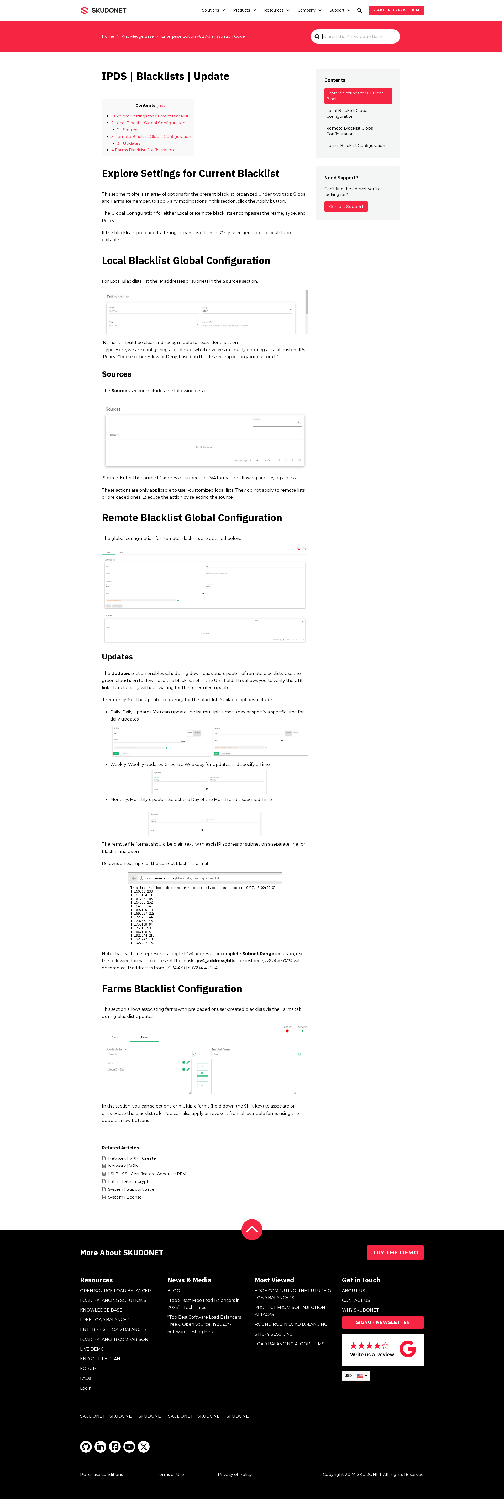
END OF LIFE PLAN (100, 1358)
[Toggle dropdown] (223, 10)
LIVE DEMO (92, 1349)
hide (162, 105)
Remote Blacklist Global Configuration (151, 136)
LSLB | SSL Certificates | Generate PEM (147, 1173)
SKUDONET (92, 1416)
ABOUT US (353, 1290)
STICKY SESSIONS (273, 1334)
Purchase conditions (101, 1474)
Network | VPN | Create (132, 1158)
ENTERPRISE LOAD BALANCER (113, 1329)
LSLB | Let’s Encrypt (128, 1181)
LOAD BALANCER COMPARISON (114, 1339)
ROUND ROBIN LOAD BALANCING (291, 1324)
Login (86, 1388)
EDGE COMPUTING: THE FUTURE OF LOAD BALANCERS (294, 1294)
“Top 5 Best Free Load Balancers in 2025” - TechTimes (203, 1304)
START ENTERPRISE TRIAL (396, 10)
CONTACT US (356, 1300)
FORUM (88, 1368)
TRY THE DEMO (395, 1252)
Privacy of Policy (235, 1474)
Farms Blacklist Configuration (142, 149)
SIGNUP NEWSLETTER (383, 1322)
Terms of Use (170, 1474)
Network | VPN (123, 1165)
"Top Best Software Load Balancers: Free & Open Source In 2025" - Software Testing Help (204, 1324)
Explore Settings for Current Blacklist (149, 116)
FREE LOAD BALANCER (105, 1319)
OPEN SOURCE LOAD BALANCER (115, 1290)
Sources (128, 129)
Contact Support (346, 206)
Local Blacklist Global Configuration (148, 122)
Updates (128, 143)
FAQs (85, 1378)
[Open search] (360, 10)
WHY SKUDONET (360, 1310)
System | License (125, 1197)
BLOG (173, 1290)
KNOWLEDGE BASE (101, 1310)
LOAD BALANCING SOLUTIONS (113, 1300)
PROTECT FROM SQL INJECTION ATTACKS (290, 1311)
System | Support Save (131, 1189)
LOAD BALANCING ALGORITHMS (289, 1343)
